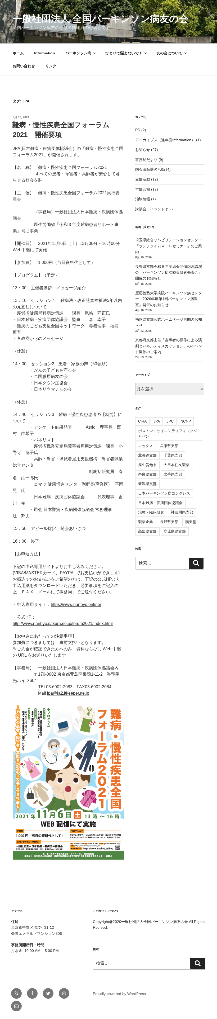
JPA (156, 421)
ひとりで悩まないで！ (123, 53)
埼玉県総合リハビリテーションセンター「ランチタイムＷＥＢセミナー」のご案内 (168, 246)
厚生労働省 (147, 465)
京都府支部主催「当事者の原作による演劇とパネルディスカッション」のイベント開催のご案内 (168, 346)
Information (44, 53)
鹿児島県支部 (175, 531)
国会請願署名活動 (150, 169)
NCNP (185, 421)
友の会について (169, 53)
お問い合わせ (24, 66)
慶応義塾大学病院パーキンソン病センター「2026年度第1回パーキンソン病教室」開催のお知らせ (168, 299)
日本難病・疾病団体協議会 (160, 503)
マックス (145, 446)
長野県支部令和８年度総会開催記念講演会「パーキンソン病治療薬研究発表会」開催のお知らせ (168, 272)
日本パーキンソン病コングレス (164, 493)
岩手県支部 (173, 474)
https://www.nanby (68, 604)
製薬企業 (145, 522)
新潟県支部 (147, 484)
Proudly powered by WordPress (119, 994)
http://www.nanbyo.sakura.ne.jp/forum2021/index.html (63, 623)
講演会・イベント (150, 209)
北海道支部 (147, 455)
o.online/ (93, 604)
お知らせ (142, 150)
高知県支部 (147, 531)
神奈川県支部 (182, 512)
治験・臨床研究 (151, 512)
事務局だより (146, 160)
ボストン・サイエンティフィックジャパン (167, 433)
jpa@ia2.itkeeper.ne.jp (68, 693)
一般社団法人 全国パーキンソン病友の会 (100, 18)
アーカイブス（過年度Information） (165, 140)
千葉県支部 (173, 455)
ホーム (18, 53)
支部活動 (142, 179)
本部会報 (142, 189)
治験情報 (142, 199)
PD (137, 130)
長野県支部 (169, 522)
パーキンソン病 (78, 53)
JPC (170, 421)
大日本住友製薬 (176, 465)
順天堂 (190, 522)
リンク (50, 66)
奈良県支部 (147, 474)
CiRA (142, 421)
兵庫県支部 (169, 446)
